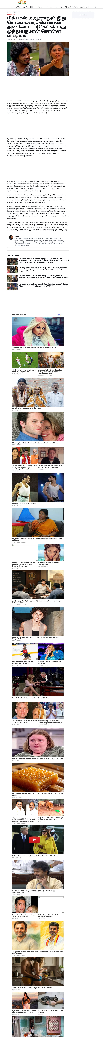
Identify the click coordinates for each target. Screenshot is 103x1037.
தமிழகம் (88, 7)
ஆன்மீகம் (26, 7)
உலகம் (46, 7)
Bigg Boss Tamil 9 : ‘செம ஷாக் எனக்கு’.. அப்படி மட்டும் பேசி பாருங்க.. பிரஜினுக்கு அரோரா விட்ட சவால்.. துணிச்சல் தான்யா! (43, 276)
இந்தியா (32, 7)
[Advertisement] (38, 88)
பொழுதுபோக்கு (15, 12)
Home (8, 7)
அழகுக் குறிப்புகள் (16, 7)
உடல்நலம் (39, 7)
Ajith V (13, 39)
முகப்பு (8, 12)
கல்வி (50, 7)
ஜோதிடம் (82, 7)
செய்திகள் (75, 7)
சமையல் (56, 7)
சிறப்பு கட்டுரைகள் (65, 7)
